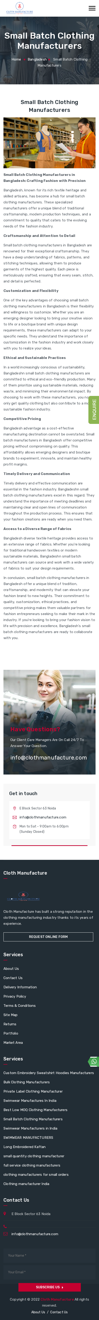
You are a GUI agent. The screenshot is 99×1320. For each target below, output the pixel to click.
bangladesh (37, 59)
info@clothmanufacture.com (43, 817)
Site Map (10, 1015)
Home (16, 59)
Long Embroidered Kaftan (24, 1147)
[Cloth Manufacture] (19, 8)
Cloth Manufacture (58, 1299)
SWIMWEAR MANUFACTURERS (28, 1138)
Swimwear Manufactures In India (29, 1101)
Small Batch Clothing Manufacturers (33, 1119)
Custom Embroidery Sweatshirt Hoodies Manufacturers (48, 1073)
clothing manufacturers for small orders (36, 1175)
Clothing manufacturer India (26, 1184)
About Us (11, 969)
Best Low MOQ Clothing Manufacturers (35, 1110)
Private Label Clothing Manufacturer (33, 1091)
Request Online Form (48, 937)
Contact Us (13, 978)
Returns (9, 1024)
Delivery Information (20, 987)
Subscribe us (48, 1287)
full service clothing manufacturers (31, 1165)
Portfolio (10, 1033)
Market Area (13, 1043)
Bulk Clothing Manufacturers (26, 1082)
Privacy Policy (14, 996)
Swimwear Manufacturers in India (30, 1128)
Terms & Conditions (19, 1006)
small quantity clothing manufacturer (33, 1156)
